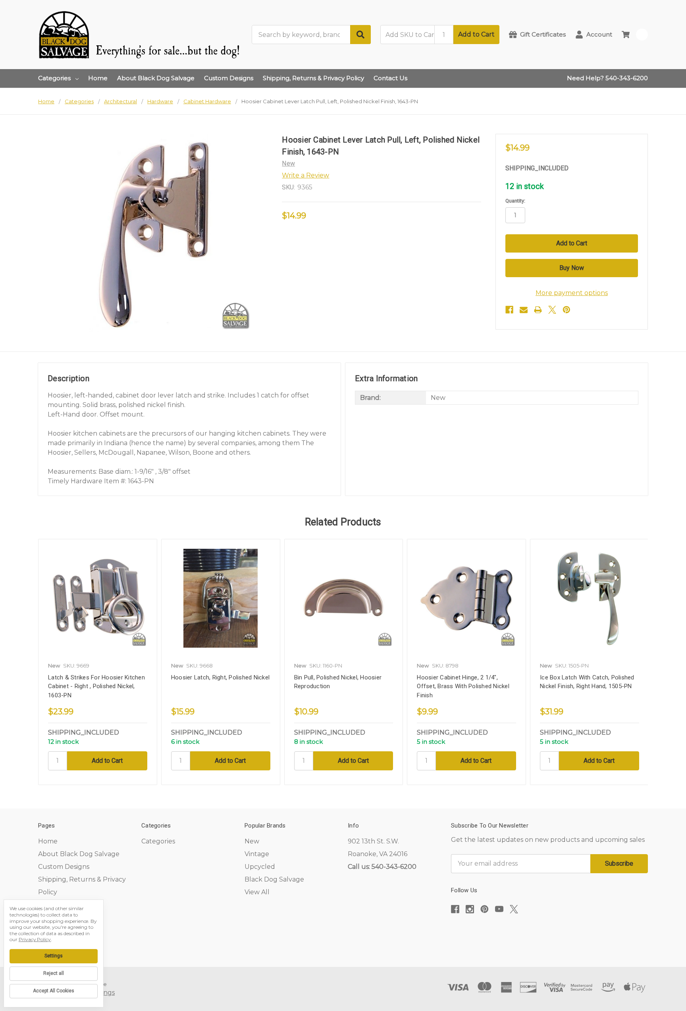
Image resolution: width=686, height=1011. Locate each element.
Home (98, 78)
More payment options (572, 293)
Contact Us (390, 78)
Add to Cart (476, 34)
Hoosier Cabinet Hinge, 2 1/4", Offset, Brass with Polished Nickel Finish (463, 686)
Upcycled (260, 866)
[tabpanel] (97, 662)
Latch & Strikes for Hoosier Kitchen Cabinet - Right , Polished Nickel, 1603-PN (96, 686)
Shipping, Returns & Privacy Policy (313, 78)
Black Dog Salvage (274, 879)
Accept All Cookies (53, 991)
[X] (552, 310)
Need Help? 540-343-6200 (607, 78)
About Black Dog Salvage (156, 78)
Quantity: (515, 201)
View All (257, 892)
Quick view (97, 598)
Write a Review (305, 175)
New (252, 841)
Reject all (53, 973)
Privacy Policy (35, 939)
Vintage (257, 854)
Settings (53, 956)
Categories (54, 78)
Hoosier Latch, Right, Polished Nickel (220, 677)
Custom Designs (228, 78)
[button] (549, 933)
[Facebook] (509, 310)
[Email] (524, 310)
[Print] (538, 310)
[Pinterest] (566, 310)
